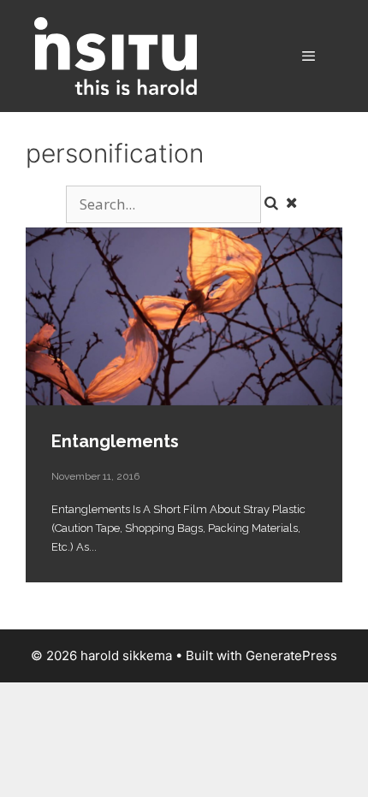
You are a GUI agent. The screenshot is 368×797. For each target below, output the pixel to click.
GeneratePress (291, 655)
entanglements (184, 316)
